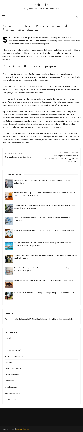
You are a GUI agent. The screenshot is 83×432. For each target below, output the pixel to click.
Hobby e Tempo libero (14, 356)
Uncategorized (11, 387)
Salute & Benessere (13, 368)
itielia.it (41, 4)
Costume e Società (13, 350)
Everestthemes (22, 429)
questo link (67, 319)
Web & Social (10, 399)
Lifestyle (8, 362)
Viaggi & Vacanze (12, 393)
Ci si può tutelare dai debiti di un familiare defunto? (18, 158)
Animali (8, 338)
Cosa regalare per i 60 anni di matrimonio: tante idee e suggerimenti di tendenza (61, 158)
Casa (7, 344)
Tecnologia (9, 381)
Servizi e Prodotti (12, 374)
